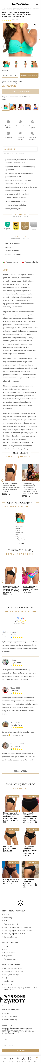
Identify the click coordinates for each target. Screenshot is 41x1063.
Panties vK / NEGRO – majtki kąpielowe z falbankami (9, 849)
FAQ (5, 978)
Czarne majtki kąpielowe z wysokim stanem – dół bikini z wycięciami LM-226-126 (30, 851)
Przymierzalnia (9, 953)
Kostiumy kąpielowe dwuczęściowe (17, 927)
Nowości (7, 914)
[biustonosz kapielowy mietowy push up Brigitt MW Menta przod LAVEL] (20, 40)
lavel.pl (4, 8)
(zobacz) (21, 20)
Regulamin (8, 956)
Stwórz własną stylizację (13, 968)
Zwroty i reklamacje (11, 975)
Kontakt (7, 1013)
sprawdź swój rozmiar (29, 75)
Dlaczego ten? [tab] (10, 149)
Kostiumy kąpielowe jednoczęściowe (18, 930)
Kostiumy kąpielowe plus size (15, 934)
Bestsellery (8, 918)
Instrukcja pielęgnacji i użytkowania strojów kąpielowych (20, 988)
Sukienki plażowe (10, 937)
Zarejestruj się (9, 981)
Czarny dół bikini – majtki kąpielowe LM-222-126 (11, 881)
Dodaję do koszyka (20, 92)
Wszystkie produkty (11, 924)
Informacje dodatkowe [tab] (14, 153)
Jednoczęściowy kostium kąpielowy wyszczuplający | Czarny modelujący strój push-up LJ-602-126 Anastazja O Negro (30, 488)
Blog (5, 949)
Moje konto (8, 984)
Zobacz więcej (20, 771)
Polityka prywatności (12, 959)
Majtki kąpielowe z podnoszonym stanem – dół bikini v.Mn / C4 (30, 588)
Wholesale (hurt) (10, 1020)
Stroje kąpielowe (13, 8)
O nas (6, 946)
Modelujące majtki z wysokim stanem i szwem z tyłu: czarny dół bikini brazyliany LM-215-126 (11, 487)
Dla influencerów (10, 1016)
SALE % (6, 921)
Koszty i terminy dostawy (13, 971)
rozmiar (5, 70)
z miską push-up (6, 9)
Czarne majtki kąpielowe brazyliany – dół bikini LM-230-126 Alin (30, 883)
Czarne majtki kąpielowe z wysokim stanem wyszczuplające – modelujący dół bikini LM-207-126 (30, 817)
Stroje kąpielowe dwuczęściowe (28, 8)
